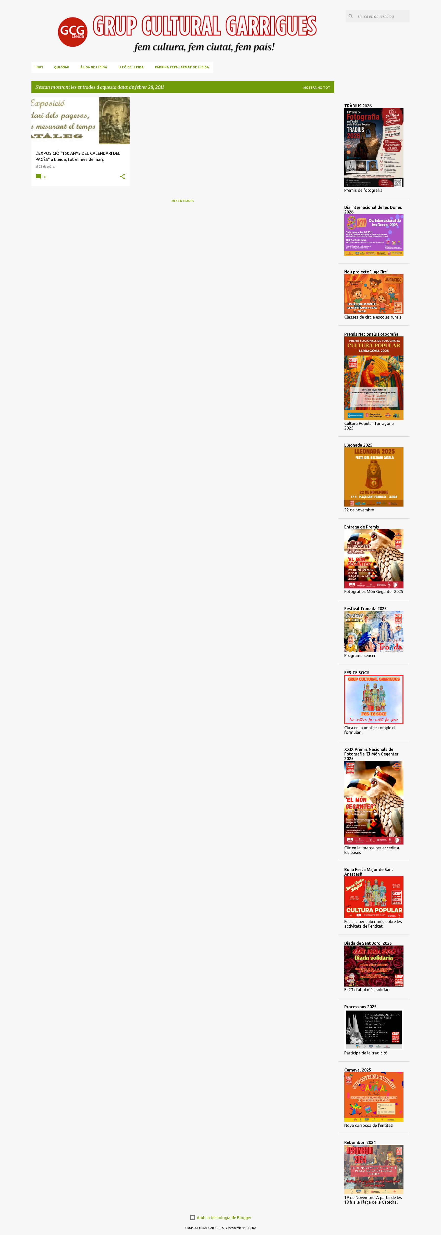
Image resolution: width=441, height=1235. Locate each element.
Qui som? (61, 67)
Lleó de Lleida (131, 67)
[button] (122, 176)
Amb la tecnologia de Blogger (223, 1217)
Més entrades (183, 201)
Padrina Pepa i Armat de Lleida (182, 67)
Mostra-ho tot (316, 87)
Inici (39, 67)
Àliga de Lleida (93, 67)
